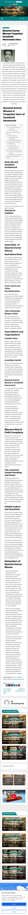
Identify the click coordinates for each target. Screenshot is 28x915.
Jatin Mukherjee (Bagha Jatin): (15, 140)
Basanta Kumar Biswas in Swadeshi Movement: (14, 147)
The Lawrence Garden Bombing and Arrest (15, 152)
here (15, 677)
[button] (20, 18)
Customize (14, 908)
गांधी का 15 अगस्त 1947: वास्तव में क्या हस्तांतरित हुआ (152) (13, 723)
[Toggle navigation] (25, 18)
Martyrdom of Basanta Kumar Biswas (13, 157)
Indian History (6, 27)
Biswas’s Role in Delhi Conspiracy (14, 150)
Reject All (14, 911)
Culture (5, 719)
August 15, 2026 (9, 826)
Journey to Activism (13, 130)
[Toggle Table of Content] (20, 125)
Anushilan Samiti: (12, 145)
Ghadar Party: (12, 143)
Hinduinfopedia (13, 43)
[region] (14, 902)
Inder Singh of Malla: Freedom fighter (7, 690)
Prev (4, 780)
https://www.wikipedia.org (17, 679)
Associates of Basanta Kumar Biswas (13, 133)
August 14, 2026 (9, 858)
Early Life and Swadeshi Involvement (14, 128)
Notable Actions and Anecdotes (15, 154)
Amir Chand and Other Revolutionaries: (13, 138)
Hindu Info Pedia (9, 9)
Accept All (14, 904)
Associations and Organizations (13, 142)
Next (24, 780)
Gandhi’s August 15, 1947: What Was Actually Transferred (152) (13, 739)
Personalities (19, 719)
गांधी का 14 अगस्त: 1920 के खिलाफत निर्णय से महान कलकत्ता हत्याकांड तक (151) (12, 755)
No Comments (9, 828)
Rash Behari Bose (12, 135)
